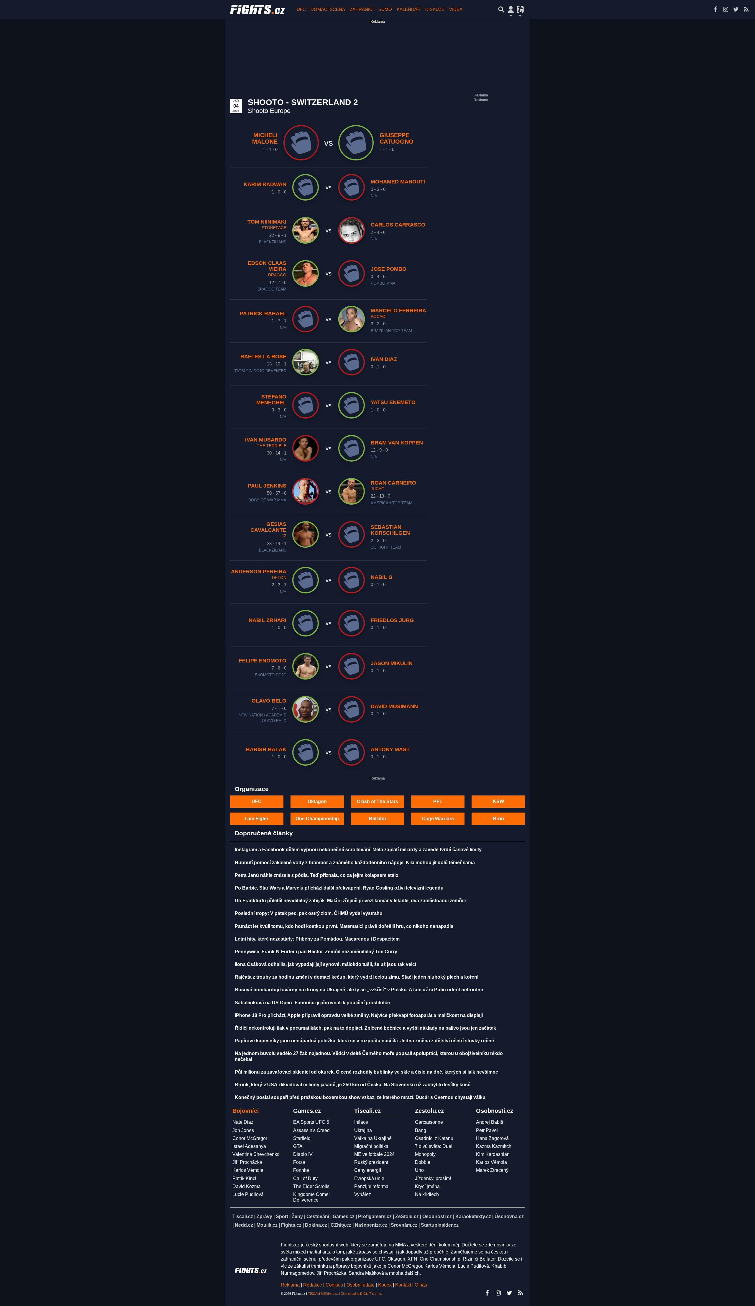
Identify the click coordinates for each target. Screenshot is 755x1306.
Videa (455, 9)
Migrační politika (371, 1146)
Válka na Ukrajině (373, 1138)
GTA (298, 1146)
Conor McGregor (249, 1138)
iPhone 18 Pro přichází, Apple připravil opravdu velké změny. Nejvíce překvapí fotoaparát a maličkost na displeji (359, 1015)
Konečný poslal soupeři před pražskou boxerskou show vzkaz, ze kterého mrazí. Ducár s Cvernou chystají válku (360, 1097)
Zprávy (264, 1216)
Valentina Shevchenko (256, 1154)
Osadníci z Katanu (434, 1138)
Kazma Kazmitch (493, 1146)
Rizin (498, 818)
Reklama (290, 1284)
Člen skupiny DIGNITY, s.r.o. (361, 1293)
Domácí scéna (328, 9)
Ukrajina (363, 1130)
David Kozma (246, 1186)
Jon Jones (243, 1130)
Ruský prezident (371, 1162)
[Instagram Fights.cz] (725, 9)
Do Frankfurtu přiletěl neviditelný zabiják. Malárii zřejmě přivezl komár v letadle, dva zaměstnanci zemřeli (350, 900)
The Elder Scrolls (311, 1186)
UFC (301, 9)
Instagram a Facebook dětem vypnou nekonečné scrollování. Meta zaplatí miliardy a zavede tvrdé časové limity (358, 849)
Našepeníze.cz (371, 1225)
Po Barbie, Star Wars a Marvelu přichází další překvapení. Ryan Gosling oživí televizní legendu (339, 887)
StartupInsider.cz (440, 1225)
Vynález (362, 1194)
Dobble (422, 1162)
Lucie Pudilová (248, 1194)
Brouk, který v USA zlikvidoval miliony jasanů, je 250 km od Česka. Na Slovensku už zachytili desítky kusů (353, 1084)
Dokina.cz (316, 1225)
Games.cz (343, 1216)
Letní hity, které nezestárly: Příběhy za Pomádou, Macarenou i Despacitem (317, 938)
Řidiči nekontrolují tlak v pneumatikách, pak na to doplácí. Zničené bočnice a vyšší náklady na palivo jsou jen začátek (365, 1028)
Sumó (385, 9)
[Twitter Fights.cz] (735, 9)
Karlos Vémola (247, 1170)
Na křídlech (427, 1194)
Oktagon (317, 801)
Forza (299, 1162)
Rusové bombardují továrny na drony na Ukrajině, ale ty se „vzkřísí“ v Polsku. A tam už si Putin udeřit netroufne (359, 989)
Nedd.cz (244, 1225)
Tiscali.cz (242, 1216)
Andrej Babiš (489, 1122)
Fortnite (301, 1170)
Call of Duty (305, 1178)
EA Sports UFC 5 (311, 1122)
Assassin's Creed (311, 1130)
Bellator (377, 818)
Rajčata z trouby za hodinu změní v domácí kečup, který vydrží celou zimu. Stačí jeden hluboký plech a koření (356, 976)
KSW (498, 801)
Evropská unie (369, 1178)
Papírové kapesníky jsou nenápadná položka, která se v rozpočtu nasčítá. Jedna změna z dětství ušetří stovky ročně (364, 1040)
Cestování (317, 1216)
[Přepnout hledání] (501, 9)
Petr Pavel (487, 1130)
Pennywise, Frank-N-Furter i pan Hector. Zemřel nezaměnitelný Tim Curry (316, 951)
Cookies (334, 1284)
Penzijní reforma (371, 1186)
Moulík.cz (267, 1225)
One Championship (317, 818)
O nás (421, 1284)
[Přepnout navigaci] (511, 9)
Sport (282, 1216)
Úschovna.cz (509, 1216)
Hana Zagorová (492, 1138)
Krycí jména (427, 1186)
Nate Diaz (242, 1122)
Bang (420, 1130)
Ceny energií (367, 1170)
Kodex (385, 1284)
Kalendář (409, 9)
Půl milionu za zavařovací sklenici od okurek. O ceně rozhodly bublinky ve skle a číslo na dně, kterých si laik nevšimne (366, 1071)
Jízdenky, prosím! (433, 1178)
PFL (437, 801)
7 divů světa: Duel (433, 1146)
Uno (419, 1170)
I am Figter (256, 818)
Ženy (297, 1216)
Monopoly (425, 1154)
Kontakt (403, 1284)
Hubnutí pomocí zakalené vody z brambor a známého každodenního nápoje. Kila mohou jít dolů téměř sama (355, 862)
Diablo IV (303, 1154)
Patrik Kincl (244, 1178)
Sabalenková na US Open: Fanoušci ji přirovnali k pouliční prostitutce (312, 1002)
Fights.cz (291, 1225)
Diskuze (434, 9)
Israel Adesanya (249, 1146)
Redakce (312, 1284)
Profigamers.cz (375, 1216)
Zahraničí (362, 9)
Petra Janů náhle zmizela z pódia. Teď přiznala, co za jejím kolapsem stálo (316, 875)
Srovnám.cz (404, 1225)
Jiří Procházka (247, 1162)
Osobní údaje (361, 1284)
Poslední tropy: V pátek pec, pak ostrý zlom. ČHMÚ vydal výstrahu (309, 913)
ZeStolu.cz (407, 1216)
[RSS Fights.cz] (746, 9)
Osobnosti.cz (437, 1216)
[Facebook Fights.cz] (715, 9)
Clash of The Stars (377, 801)
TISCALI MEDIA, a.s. (323, 1293)
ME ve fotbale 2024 (374, 1154)
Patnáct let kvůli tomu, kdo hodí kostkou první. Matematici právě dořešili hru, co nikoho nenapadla (344, 926)
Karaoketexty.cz (473, 1216)
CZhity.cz (341, 1225)
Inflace (361, 1122)
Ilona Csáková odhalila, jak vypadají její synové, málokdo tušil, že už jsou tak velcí (325, 964)
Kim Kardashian (493, 1154)
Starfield (302, 1138)
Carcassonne (429, 1122)
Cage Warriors (438, 818)
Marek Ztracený (492, 1170)
